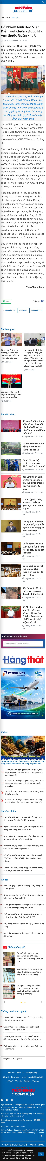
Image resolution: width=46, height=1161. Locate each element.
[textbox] (23, 644)
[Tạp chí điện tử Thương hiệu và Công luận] (23, 1091)
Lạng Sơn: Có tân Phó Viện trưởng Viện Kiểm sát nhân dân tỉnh (11, 394)
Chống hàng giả (16, 947)
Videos (36, 1081)
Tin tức (15, 17)
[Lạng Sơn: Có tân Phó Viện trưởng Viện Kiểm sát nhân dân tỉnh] (11, 381)
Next (41, 1002)
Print (7, 301)
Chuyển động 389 (11, 1077)
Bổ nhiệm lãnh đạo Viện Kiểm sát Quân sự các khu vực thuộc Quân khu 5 (22, 31)
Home (7, 17)
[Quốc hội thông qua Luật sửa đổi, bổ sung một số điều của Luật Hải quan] (11, 551)
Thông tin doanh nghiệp (14, 1011)
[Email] (12, 1100)
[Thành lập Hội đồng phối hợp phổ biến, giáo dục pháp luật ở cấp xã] (11, 507)
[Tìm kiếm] (43, 2)
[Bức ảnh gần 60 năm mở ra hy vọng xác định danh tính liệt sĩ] (11, 594)
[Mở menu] (2, 2)
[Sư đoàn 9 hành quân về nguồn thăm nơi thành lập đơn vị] (11, 448)
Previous (4, 1002)
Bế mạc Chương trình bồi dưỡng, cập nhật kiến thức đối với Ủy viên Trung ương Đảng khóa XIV (33, 427)
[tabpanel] (23, 976)
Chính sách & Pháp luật (32, 1077)
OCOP (10, 1081)
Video (4, 732)
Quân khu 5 (36, 310)
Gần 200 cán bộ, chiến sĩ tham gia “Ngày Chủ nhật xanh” (33, 463)
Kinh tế (20, 1072)
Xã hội (4, 879)
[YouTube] (7, 1100)
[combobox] (23, 644)
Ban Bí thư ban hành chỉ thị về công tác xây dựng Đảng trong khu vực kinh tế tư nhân (33, 483)
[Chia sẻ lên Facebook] (42, 301)
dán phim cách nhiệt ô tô (12, 1059)
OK (41, 1154)
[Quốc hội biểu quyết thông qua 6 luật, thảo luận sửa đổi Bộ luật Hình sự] (11, 573)
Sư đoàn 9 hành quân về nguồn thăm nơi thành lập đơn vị (33, 446)
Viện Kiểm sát (9, 310)
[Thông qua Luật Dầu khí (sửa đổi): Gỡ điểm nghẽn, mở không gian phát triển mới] (11, 529)
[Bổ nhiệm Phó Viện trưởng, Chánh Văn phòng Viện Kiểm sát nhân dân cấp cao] (11, 339)
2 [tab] (25, 1002)
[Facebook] (2, 1100)
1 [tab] (21, 1002)
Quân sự (23, 310)
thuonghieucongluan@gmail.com (19, 1120)
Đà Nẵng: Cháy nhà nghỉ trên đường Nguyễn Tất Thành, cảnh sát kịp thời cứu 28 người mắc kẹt (23, 858)
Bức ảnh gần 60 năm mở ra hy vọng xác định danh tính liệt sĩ (32, 591)
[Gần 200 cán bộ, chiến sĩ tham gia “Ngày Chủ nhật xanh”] (11, 465)
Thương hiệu (32, 1072)
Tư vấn (18, 1081)
